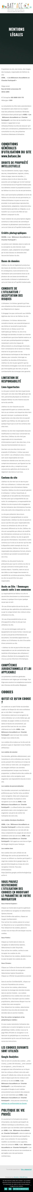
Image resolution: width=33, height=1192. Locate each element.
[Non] (31, 1185)
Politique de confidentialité (20, 1189)
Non (10, 1189)
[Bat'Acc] (15, 7)
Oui (6, 1189)
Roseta (15, 1177)
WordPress (23, 1177)
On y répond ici (26, 1169)
